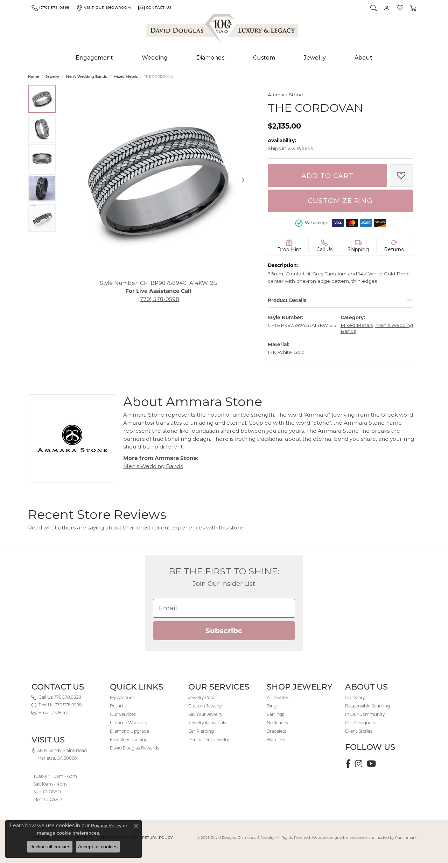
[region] (158, 180)
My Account (122, 697)
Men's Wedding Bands (86, 76)
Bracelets (276, 731)
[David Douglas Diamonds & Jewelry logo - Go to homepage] (223, 30)
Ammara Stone (285, 94)
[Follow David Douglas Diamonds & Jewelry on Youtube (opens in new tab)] (371, 763)
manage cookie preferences (68, 833)
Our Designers (360, 722)
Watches (276, 739)
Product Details (287, 300)
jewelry (52, 76)
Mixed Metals (125, 76)
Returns (118, 705)
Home (33, 76)
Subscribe (224, 630)
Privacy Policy (106, 825)
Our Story (355, 697)
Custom (264, 57)
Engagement (94, 57)
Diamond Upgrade (129, 731)
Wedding (155, 57)
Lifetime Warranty (128, 722)
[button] (373, 7)
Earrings (275, 714)
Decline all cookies (49, 846)
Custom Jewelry (205, 705)
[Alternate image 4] (42, 188)
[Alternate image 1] (42, 99)
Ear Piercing (201, 731)
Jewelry (315, 57)
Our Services (123, 714)
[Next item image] (243, 180)
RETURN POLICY (157, 837)
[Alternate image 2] (42, 129)
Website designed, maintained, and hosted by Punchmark (364, 837)
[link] (50, 7)
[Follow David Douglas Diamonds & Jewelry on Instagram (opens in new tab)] (359, 763)
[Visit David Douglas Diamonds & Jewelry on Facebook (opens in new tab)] (348, 763)
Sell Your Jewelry (205, 714)
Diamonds (210, 57)
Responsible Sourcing (367, 705)
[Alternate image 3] (42, 158)
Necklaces (277, 722)
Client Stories (358, 731)
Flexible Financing (129, 739)
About (363, 57)
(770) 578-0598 (158, 298)
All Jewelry (277, 697)
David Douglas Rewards (134, 748)
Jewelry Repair (203, 697)
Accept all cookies (98, 846)
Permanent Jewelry (208, 739)
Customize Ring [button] (340, 201)
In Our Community (365, 714)
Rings (273, 705)
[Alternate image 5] (42, 218)
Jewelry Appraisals (207, 722)
